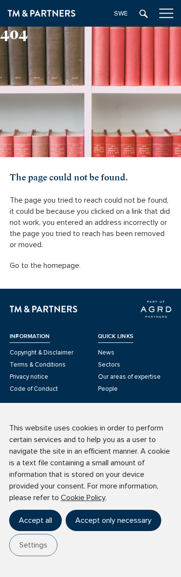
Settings (33, 545)
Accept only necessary (113, 520)
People (108, 389)
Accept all (35, 520)
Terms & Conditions (38, 365)
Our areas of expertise (129, 377)
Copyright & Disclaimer (41, 352)
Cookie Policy (83, 498)
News (106, 352)
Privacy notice (29, 377)
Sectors (109, 365)
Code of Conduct (34, 389)
